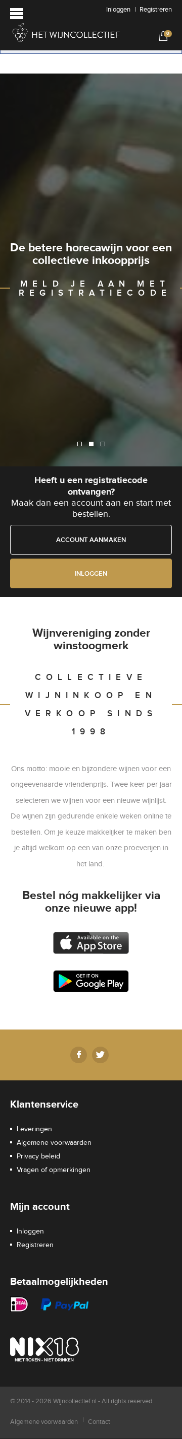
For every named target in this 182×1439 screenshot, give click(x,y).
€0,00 (161, 36)
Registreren (156, 10)
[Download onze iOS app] (91, 943)
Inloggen (118, 10)
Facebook (78, 1055)
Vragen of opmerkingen (53, 1170)
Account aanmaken (91, 540)
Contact (99, 1422)
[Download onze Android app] (91, 981)
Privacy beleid (38, 1156)
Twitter (100, 1055)
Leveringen (34, 1129)
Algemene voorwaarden (54, 1143)
